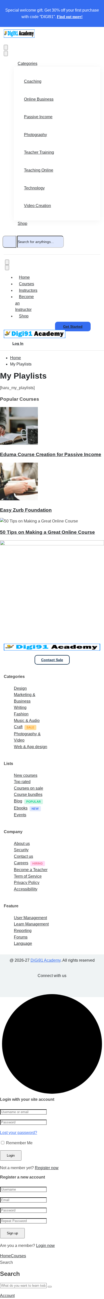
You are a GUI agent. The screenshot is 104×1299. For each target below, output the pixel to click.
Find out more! (70, 17)
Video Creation (37, 206)
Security (21, 850)
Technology (34, 188)
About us (22, 843)
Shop (22, 223)
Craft (18, 727)
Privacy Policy (26, 882)
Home (24, 277)
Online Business (39, 99)
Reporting (23, 930)
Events (20, 815)
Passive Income (38, 117)
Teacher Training (39, 152)
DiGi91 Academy (46, 960)
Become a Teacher (30, 870)
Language (23, 943)
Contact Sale (52, 660)
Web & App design (30, 747)
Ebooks (21, 808)
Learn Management (31, 924)
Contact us (23, 856)
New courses (25, 775)
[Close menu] (6, 53)
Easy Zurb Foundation (26, 510)
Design (20, 688)
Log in (17, 343)
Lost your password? (18, 1132)
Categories (27, 63)
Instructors (28, 290)
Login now (45, 1245)
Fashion (21, 714)
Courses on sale (28, 788)
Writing (20, 707)
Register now (47, 1168)
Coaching (32, 81)
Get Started (73, 326)
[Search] (9, 242)
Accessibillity (25, 889)
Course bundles (28, 794)
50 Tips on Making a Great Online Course (47, 532)
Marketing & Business (24, 698)
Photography (35, 135)
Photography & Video (27, 737)
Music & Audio (27, 720)
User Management (30, 918)
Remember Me (19, 1143)
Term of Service (28, 876)
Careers (21, 863)
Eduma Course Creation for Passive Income (50, 454)
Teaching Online (38, 170)
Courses (26, 284)
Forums (21, 937)
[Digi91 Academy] (19, 36)
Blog (18, 801)
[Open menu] (6, 47)
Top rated (22, 782)
